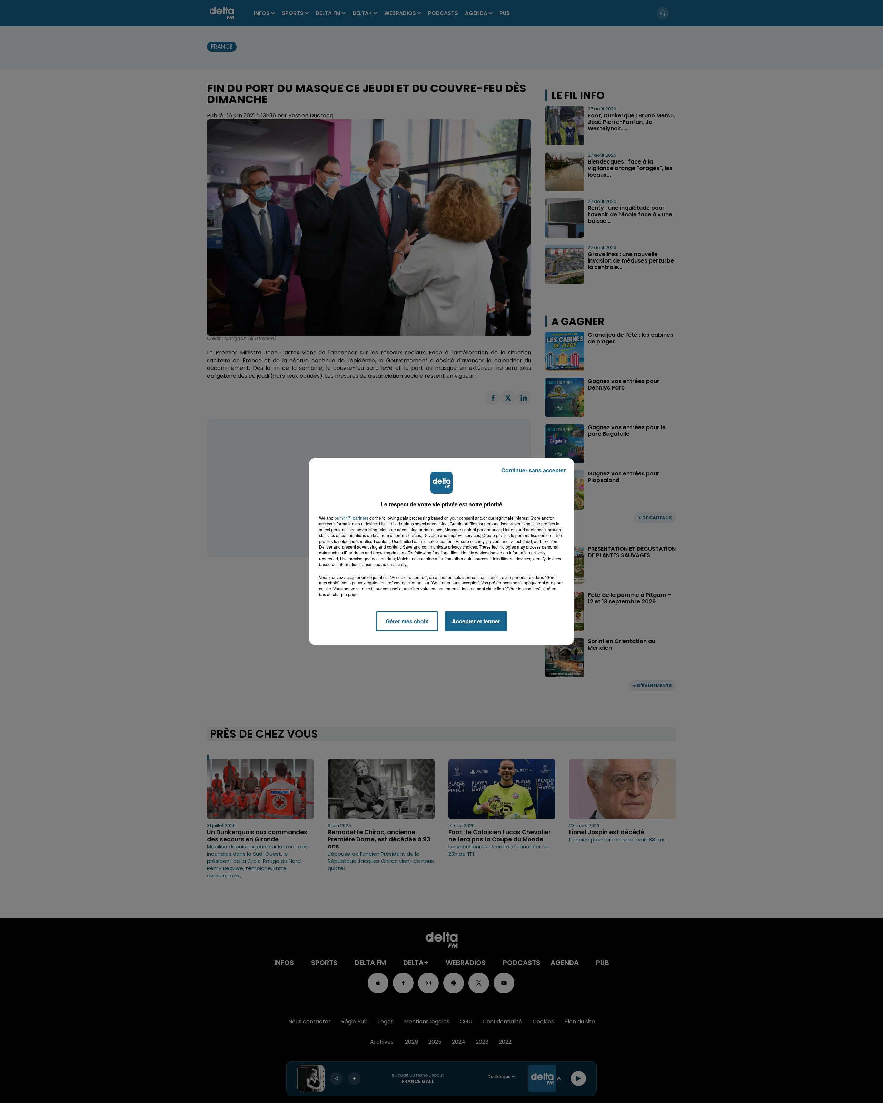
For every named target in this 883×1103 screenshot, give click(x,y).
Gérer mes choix (407, 621)
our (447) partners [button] (351, 518)
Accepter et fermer (476, 621)
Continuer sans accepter (533, 470)
